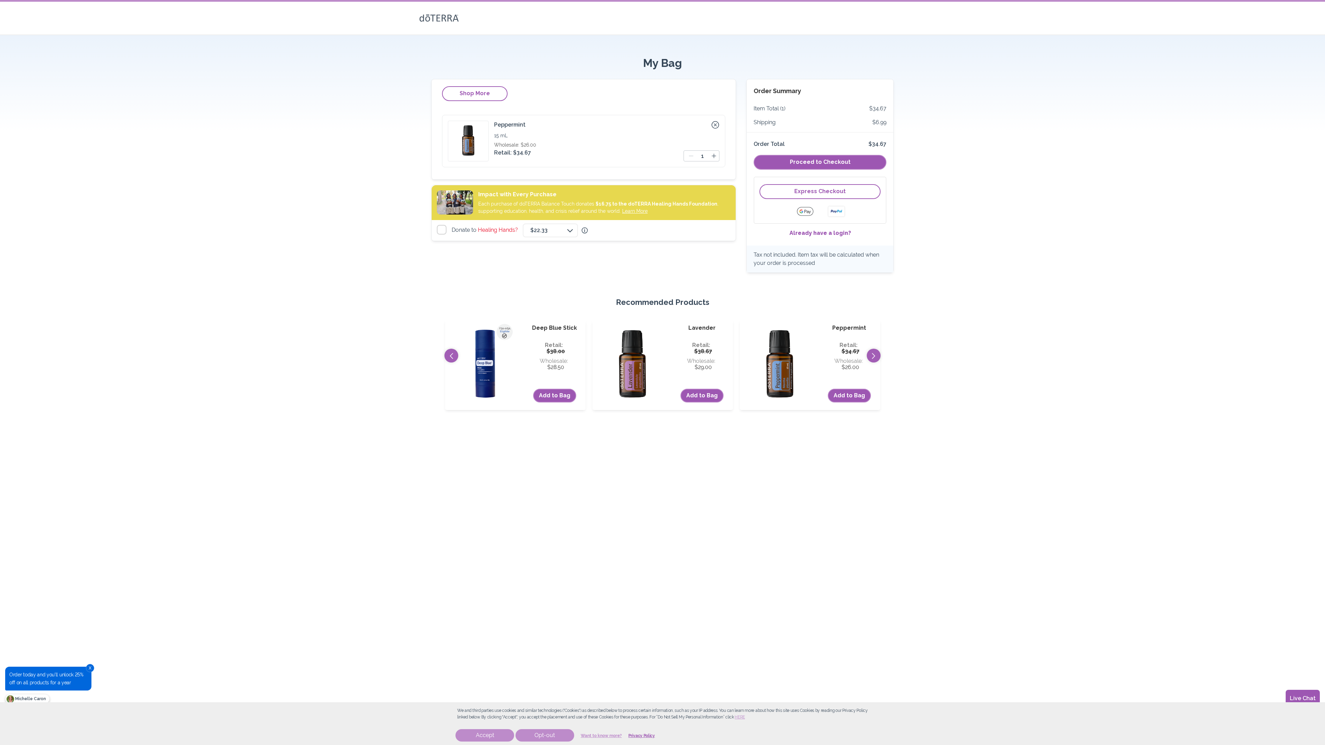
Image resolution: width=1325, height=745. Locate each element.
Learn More (635, 211)
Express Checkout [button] (820, 191)
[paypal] (836, 211)
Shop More (475, 93)
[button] (715, 125)
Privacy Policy (641, 735)
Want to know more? (601, 735)
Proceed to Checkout (820, 162)
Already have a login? (820, 233)
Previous (451, 355)
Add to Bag (554, 395)
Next (874, 355)
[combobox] (550, 230)
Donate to (485, 230)
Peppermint (510, 124)
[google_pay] (809, 211)
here (740, 717)
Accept (485, 735)
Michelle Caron (30, 698)
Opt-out (544, 735)
